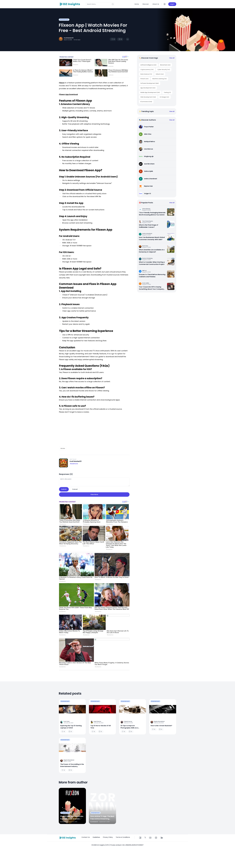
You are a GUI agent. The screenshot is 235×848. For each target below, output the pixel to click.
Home (136, 4)
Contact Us (86, 837)
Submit (64, 489)
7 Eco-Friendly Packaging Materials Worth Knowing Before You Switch (152, 214)
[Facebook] (140, 837)
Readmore (74, 464)
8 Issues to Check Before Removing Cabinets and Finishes (152, 275)
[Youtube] (150, 837)
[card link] (170, 212)
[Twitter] (145, 837)
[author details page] (61, 39)
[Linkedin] (161, 837)
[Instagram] (156, 837)
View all (171, 58)
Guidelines (96, 837)
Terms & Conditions (123, 837)
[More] (127, 39)
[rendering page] (70, 4)
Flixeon (62, 83)
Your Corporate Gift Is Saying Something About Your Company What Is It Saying (151, 288)
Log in (172, 4)
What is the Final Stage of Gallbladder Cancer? (148, 226)
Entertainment (64, 19)
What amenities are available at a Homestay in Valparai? (151, 251)
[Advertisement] (94, 430)
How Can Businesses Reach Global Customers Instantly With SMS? (152, 238)
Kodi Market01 (68, 38)
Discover (145, 4)
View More (94, 494)
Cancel (74, 489)
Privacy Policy (108, 837)
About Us (155, 4)
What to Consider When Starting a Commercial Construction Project (152, 263)
